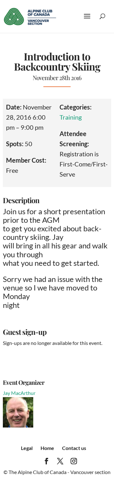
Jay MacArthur (19, 393)
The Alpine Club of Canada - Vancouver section (60, 472)
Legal (27, 448)
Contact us (74, 448)
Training (71, 117)
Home (47, 448)
